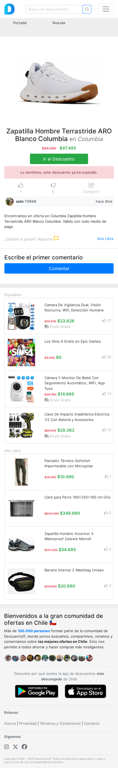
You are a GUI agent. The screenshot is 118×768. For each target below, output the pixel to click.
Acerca (10, 723)
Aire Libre (105, 238)
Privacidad (27, 723)
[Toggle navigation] (106, 9)
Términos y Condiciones (60, 723)
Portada (19, 23)
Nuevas (58, 23)
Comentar (59, 268)
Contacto (92, 723)
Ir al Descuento (59, 159)
